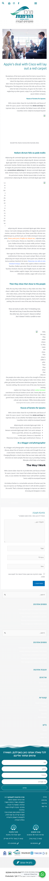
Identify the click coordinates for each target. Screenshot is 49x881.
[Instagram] (14, 3)
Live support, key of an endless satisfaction (33, 609)
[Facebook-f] (19, 3)
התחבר (45, 730)
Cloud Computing (41, 703)
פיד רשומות (43, 734)
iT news (27, 72)
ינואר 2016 (43, 686)
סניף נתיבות (13, 832)
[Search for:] (24, 595)
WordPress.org (42, 741)
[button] (36, 3)
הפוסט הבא (13, 503)
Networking (34, 72)
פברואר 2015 (43, 690)
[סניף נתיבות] (13, 827)
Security (44, 714)
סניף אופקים (35, 832)
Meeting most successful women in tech (34, 620)
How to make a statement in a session (34, 617)
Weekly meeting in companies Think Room (33, 613)
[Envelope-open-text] (9, 3)
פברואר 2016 (43, 683)
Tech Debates (42, 717)
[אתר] (26, 567)
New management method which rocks (34, 624)
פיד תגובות (43, 737)
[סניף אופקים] (35, 827)
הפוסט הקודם (35, 503)
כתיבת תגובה (43, 72)
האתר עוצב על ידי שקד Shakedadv (17, 876)
